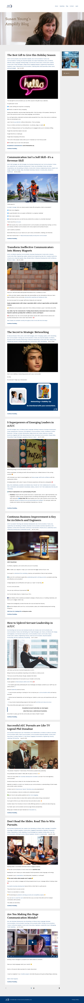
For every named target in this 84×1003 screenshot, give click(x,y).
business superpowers (50, 429)
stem (39, 341)
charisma (20, 431)
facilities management (24, 341)
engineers (45, 830)
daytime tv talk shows (24, 736)
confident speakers (18, 830)
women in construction (41, 170)
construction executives (19, 527)
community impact (46, 633)
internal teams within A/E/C (23, 681)
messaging (53, 925)
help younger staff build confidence (41, 477)
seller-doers (51, 66)
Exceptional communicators (14, 145)
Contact (72, 6)
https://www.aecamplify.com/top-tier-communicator (33, 235)
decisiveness (26, 433)
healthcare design (15, 170)
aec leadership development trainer (25, 166)
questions (25, 437)
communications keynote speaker (39, 734)
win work (18, 222)
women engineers (29, 834)
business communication (33, 525)
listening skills (35, 66)
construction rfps (11, 256)
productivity (10, 637)
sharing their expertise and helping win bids (36, 297)
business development (36, 254)
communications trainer (38, 431)
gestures (45, 433)
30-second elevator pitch (13, 335)
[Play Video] (8, 956)
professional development (41, 258)
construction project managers (15, 64)
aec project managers (33, 632)
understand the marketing (20, 573)
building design (24, 62)
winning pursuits (20, 834)
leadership (14, 689)
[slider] (31, 956)
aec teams (42, 632)
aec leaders (24, 828)
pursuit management (32, 832)
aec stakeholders (35, 732)
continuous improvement (32, 527)
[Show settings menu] (54, 956)
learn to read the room (17, 897)
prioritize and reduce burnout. (44, 702)
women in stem (11, 260)
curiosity (20, 433)
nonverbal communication (41, 435)
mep (22, 170)
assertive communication (23, 254)
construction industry (34, 168)
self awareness (44, 66)
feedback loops (11, 66)
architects (50, 60)
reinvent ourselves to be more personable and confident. (29, 500)
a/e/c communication (13, 58)
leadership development (13, 529)
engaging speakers (35, 64)
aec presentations (26, 732)
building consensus (39, 429)
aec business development (34, 164)
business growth (11, 339)
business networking (21, 339)
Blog (67, 6)
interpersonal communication (23, 66)
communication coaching (22, 923)
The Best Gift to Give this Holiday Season (31, 55)
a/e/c (8, 254)
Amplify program (25, 974)
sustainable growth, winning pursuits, (36, 577)
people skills (52, 435)
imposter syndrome (51, 256)
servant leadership (19, 637)
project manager (12, 207)
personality (10, 437)
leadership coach (51, 527)
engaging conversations (37, 736)
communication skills (44, 692)
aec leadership (11, 166)
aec (8, 921)
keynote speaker (19, 258)
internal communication (36, 635)
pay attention (17, 122)
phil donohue (15, 738)
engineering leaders (22, 256)
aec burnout (18, 630)
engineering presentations (47, 64)
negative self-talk (17, 435)
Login (76, 6)
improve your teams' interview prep (25, 789)
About (56, 6)
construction (27, 830)
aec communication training (14, 337)
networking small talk (28, 435)
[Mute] (51, 956)
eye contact (39, 433)
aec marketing (17, 525)
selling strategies (11, 68)
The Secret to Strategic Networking (28, 332)
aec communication (44, 630)
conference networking (33, 339)
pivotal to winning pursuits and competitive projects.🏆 (31, 895)
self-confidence (52, 258)
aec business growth (26, 630)
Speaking (62, 6)
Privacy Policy (75, 999)
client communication (24, 734)
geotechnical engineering (34, 256)
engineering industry (46, 168)
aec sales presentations (38, 60)
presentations (14, 832)
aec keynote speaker (26, 60)
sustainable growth (25, 529)
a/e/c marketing (52, 335)
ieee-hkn (43, 256)
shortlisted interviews (29, 170)
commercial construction (35, 62)
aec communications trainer (39, 58)
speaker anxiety (42, 832)
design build (26, 64)
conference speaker (16, 925)
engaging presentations (37, 830)
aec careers (36, 630)
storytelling (44, 341)
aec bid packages (22, 164)
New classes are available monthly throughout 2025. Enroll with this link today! (27, 320)
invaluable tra (32, 809)
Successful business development (16, 886)
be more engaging (33, 795)
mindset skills (30, 258)
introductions (33, 341)
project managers (17, 437)
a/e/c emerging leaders (41, 335)
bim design (54, 632)
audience (48, 732)
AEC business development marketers (28, 776)
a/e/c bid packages (12, 164)
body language (16, 62)
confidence (48, 431)
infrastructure (11, 258)
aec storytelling (19, 168)
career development (12, 431)
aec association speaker (25, 58)
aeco (46, 60)
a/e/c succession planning (14, 524)
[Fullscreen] (56, 956)
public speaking (22, 832)
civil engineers (27, 431)
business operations (45, 525)
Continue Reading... (12, 148)
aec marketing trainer (40, 166)
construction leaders (48, 62)
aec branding (10, 630)
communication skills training (37, 923)
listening (9, 738)
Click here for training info (14, 611)
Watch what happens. (12, 978)
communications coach (35, 633)
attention (9, 62)
